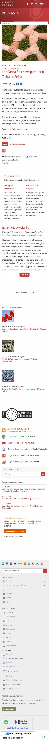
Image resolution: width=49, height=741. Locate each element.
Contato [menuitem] (9, 676)
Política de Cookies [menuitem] (13, 684)
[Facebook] (11, 564)
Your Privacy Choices (20, 733)
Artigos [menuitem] (8, 589)
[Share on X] (13, 83)
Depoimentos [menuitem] (11, 646)
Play (5, 144)
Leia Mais (24, 274)
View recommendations (14, 531)
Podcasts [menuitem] (9, 581)
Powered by (8, 536)
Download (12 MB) (17, 144)
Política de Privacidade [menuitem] (14, 680)
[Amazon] (33, 564)
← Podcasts (5, 23)
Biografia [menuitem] (9, 654)
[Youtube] (15, 564)
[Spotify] (29, 564)
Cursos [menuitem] (8, 621)
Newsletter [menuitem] (10, 667)
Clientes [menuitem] (9, 641)
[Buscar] (43, 474)
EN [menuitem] (32, 4)
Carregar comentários (24, 293)
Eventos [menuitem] (9, 662)
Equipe (18, 156)
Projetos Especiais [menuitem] (12, 671)
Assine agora (8, 709)
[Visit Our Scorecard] (17, 724)
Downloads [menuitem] (10, 593)
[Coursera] (38, 563)
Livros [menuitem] (8, 633)
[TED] (20, 564)
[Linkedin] (3, 564)
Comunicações (9, 156)
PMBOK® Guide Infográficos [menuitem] (16, 585)
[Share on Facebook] (17, 83)
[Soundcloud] (25, 564)
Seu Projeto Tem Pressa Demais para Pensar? (22, 498)
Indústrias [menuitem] (10, 612)
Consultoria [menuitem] (10, 616)
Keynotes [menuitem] (9, 637)
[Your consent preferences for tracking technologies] (45, 737)
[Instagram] (7, 564)
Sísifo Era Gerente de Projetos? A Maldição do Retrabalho (22, 507)
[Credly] (42, 564)
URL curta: (11, 68)
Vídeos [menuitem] (8, 598)
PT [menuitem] (36, 4)
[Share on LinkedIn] (10, 83)
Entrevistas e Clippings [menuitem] (14, 658)
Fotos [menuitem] (8, 602)
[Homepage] (7, 6)
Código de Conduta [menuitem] (13, 688)
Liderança (5, 160)
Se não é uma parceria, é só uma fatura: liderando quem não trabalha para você (23, 490)
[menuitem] (27, 4)
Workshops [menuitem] (10, 625)
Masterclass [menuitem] (10, 629)
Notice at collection (13, 738)
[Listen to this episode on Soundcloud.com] (24, 150)
